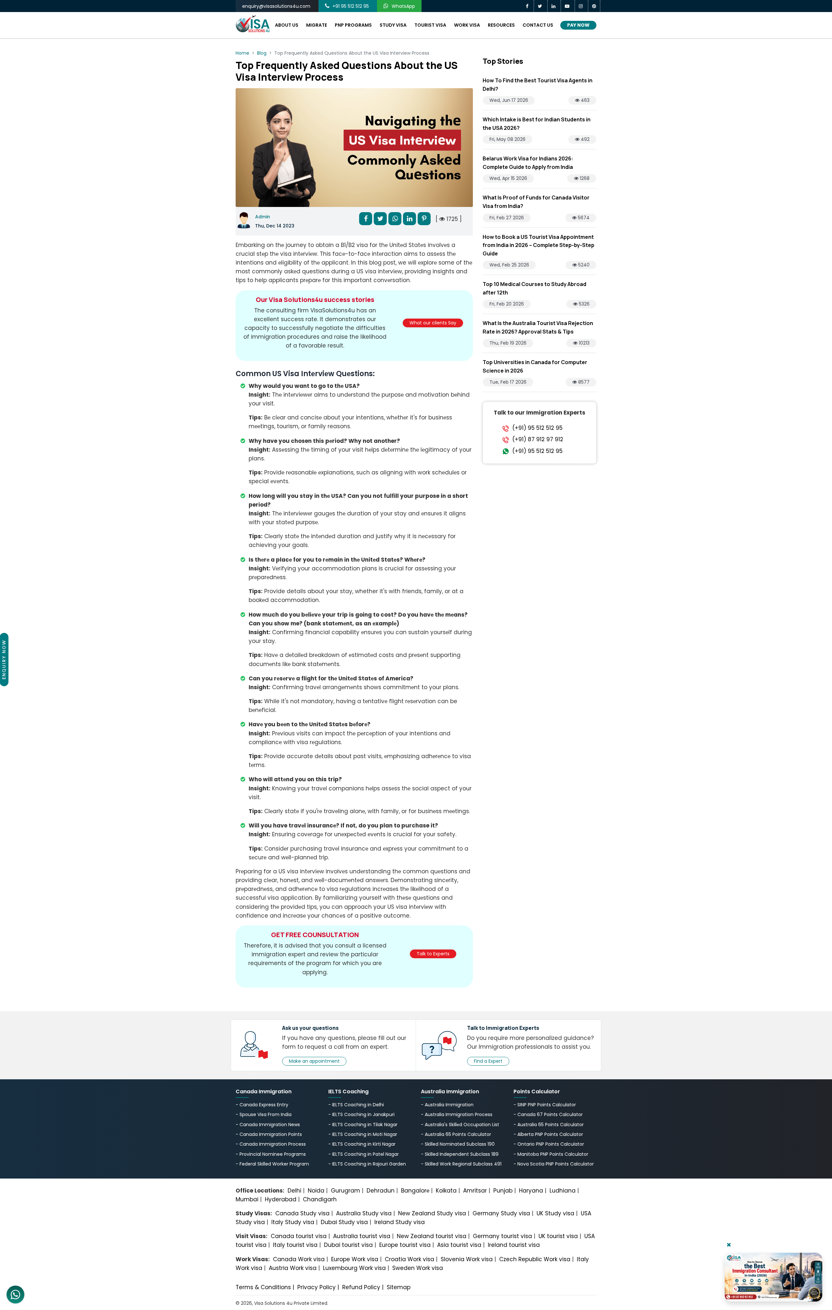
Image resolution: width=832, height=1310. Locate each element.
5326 (584, 304)
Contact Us (538, 25)
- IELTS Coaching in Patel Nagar (363, 1154)
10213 (584, 343)
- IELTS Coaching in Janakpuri (361, 1114)
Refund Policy (361, 1287)
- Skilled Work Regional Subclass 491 (461, 1164)
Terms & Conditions (263, 1287)
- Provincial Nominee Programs (271, 1154)
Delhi (294, 1190)
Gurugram (345, 1190)
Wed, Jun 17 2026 (508, 100)
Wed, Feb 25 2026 (509, 265)
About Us (286, 25)
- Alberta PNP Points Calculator (548, 1134)
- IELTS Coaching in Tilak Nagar (362, 1124)
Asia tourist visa (459, 1245)
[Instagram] (581, 6)
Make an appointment (314, 1061)
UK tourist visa (558, 1236)
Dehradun (381, 1190)
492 (584, 139)
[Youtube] (568, 6)
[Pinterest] (594, 6)
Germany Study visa (501, 1213)
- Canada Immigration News (268, 1124)
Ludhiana (563, 1190)
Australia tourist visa (361, 1236)
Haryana (531, 1190)
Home (242, 53)
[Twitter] (541, 6)
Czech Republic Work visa (534, 1259)
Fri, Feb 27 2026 (506, 217)
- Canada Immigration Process (271, 1144)
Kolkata (446, 1190)
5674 (583, 217)
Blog (261, 53)
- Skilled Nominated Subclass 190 (458, 1144)
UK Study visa (555, 1213)
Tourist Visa (430, 25)
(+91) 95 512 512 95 (537, 428)
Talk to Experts (433, 953)
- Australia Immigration (447, 1104)
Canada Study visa (302, 1213)
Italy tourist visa (295, 1245)
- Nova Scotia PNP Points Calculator (554, 1164)
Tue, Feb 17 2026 (507, 382)
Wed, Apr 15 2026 (508, 178)
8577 (583, 382)
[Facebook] (528, 6)
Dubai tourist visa (348, 1245)
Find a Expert (488, 1061)
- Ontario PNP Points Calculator (549, 1144)
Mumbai (247, 1199)
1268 (584, 178)
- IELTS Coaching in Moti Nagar (362, 1134)
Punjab (503, 1190)
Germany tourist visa (502, 1236)
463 (584, 100)
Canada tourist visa (299, 1236)
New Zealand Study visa (432, 1213)
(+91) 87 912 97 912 (537, 439)
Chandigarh (320, 1199)
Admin (262, 216)
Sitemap (398, 1287)
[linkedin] (554, 6)
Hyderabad (280, 1199)
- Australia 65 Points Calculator (456, 1134)
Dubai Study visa (344, 1222)
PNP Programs (353, 25)
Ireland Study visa (399, 1222)
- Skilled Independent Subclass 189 (460, 1154)
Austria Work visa (293, 1268)
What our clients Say (433, 323)
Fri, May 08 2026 (507, 139)
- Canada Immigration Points (269, 1134)
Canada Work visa (299, 1259)
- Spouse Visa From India (264, 1114)
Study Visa (393, 25)
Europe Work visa (354, 1259)
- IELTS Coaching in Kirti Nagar (362, 1144)
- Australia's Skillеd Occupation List (460, 1124)
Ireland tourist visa (514, 1245)
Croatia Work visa (409, 1259)
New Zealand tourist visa (431, 1236)
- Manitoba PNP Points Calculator (551, 1154)
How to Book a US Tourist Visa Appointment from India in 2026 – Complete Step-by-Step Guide (538, 245)
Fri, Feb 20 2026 (506, 304)
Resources (501, 25)
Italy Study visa (292, 1222)
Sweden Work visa (417, 1268)
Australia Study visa (364, 1213)
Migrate (316, 25)
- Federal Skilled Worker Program (272, 1164)
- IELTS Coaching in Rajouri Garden (367, 1164)
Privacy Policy (316, 1287)
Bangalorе (415, 1190)
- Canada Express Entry (262, 1104)
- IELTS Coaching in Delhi (356, 1104)
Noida (316, 1190)
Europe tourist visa (405, 1245)
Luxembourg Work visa (354, 1268)
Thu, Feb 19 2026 (507, 343)
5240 (583, 265)
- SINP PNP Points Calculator (545, 1104)
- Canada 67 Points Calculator (548, 1114)
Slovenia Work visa (467, 1259)
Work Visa (467, 25)
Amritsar (475, 1190)
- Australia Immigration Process (456, 1114)
